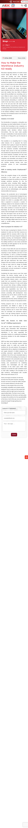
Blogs (7, 45)
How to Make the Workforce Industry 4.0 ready (14, 48)
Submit (14, 434)
